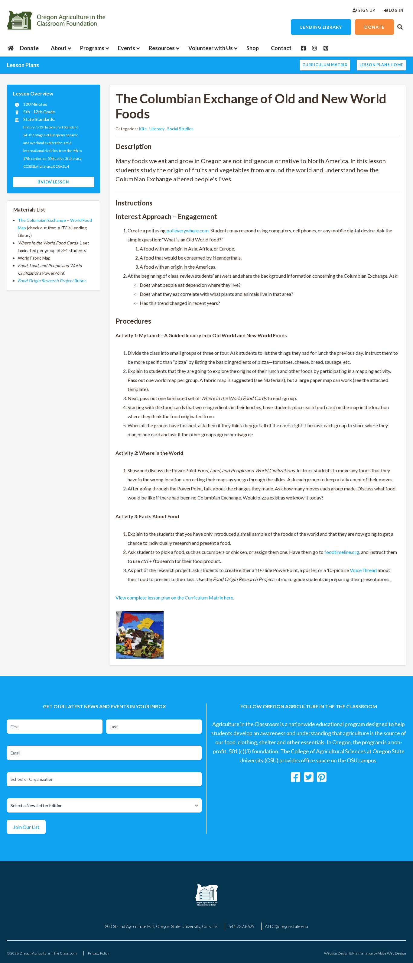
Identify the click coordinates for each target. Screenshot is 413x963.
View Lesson (54, 182)
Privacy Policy (98, 953)
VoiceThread (363, 570)
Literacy (156, 128)
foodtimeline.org (341, 552)
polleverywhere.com (188, 230)
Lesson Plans (23, 65)
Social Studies (180, 128)
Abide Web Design (392, 953)
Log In (395, 10)
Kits (143, 128)
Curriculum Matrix (324, 65)
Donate (374, 27)
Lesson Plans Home (381, 65)
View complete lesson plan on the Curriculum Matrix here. (174, 597)
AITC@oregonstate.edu (286, 926)
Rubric (52, 280)
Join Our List (26, 827)
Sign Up (366, 10)
